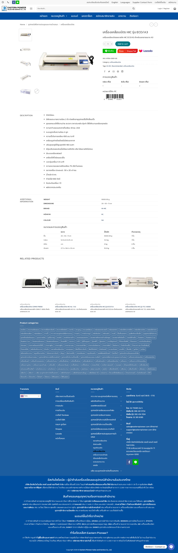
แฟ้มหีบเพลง (151, 369)
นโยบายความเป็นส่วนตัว (65, 396)
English (115, 2)
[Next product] (151, 24)
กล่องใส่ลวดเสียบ (26, 333)
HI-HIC (108, 66)
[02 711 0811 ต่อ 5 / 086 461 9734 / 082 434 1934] (8, 2)
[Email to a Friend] (114, 71)
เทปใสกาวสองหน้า (107, 365)
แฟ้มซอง (123, 369)
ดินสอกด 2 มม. (151, 337)
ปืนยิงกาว (116, 345)
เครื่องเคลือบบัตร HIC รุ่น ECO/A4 (102, 307)
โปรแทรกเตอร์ (130, 373)
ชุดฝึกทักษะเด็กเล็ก (135, 333)
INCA (84, 524)
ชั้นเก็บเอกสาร (122, 333)
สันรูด (62, 353)
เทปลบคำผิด (95, 365)
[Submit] (134, 9)
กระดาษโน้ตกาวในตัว (47, 330)
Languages (125, 2)
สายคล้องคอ (81, 353)
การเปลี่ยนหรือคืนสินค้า (64, 401)
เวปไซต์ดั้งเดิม (160, 2)
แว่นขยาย (104, 373)
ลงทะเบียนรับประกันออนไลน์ (98, 2)
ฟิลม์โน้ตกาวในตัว (80, 349)
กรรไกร (23, 330)
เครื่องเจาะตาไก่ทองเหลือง (137, 361)
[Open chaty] (171, 546)
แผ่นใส (105, 369)
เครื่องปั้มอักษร (64, 361)
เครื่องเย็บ (52, 365)
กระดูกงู (78, 330)
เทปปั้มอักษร (75, 365)
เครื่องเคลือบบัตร (67, 24)
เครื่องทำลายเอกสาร (37, 361)
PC (102, 214)
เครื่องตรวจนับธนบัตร (136, 357)
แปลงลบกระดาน (63, 369)
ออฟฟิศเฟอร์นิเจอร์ (104, 353)
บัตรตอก (23, 345)
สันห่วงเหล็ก (70, 353)
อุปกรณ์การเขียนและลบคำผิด (129, 353)
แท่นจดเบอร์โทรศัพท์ (27, 369)
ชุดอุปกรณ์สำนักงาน (150, 333)
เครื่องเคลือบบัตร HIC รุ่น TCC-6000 (138, 307)
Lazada (58, 433)
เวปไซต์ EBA (60, 419)
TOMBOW (71, 521)
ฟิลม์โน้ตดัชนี (93, 349)
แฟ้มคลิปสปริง (114, 369)
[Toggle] (121, 396)
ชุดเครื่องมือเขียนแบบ (28, 337)
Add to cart (123, 44)
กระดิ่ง (71, 330)
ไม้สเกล (47, 377)
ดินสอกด (141, 337)
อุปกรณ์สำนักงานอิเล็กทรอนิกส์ (49, 357)
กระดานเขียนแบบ (33, 330)
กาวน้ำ (46, 333)
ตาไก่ (78, 341)
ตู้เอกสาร (102, 341)
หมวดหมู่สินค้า (58, 16)
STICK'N (149, 521)
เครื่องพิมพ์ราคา (88, 361)
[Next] (95, 61)
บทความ (122, 16)
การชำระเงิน (60, 410)
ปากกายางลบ (69, 345)
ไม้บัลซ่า (40, 377)
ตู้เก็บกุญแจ (86, 341)
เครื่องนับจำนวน (52, 361)
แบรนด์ (74, 16)
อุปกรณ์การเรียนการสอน (29, 357)
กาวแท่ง (77, 333)
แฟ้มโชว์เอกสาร (66, 373)
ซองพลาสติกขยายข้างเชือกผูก (100, 337)
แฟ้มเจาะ (31, 373)
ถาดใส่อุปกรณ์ (112, 341)
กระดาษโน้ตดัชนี (62, 330)
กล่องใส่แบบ (38, 333)
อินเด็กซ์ (115, 353)
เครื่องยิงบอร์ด (100, 361)
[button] (31, 8)
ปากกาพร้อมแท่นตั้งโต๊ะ (36, 345)
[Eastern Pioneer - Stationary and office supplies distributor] (14, 8)
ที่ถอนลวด (133, 341)
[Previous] (38, 61)
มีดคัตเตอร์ (102, 349)
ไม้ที (149, 373)
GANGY (69, 527)
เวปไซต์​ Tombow (62, 415)
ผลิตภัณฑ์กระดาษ (36, 349)
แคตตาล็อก (87, 16)
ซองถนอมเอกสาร (82, 337)
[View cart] (174, 8)
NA (102, 220)
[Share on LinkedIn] (122, 71)
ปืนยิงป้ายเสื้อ (125, 345)
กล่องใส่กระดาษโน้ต (126, 330)
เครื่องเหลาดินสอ (63, 365)
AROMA (95, 521)
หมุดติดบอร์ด (91, 353)
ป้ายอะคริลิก (24, 349)
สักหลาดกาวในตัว (52, 353)
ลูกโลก (136, 349)
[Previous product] (156, 24)
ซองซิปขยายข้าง (69, 337)
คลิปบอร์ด (106, 333)
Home (22, 24)
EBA (110, 524)
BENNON (124, 521)
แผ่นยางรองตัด (95, 369)
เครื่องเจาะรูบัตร (26, 365)
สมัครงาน (172, 2)
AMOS (52, 524)
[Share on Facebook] (105, 71)
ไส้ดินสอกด (55, 377)
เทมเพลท (119, 365)
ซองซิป (59, 337)
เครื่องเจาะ (124, 361)
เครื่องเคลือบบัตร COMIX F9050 (31, 307)
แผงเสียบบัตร (74, 369)
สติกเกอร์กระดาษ (26, 353)
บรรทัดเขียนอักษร (145, 341)
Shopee (58, 428)
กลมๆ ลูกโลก (60, 424)
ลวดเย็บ (121, 349)
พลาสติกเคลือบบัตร (57, 349)
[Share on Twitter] (109, 71)
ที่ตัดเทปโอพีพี (123, 341)
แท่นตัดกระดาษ (41, 369)
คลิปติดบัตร (97, 333)
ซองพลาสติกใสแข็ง (118, 337)
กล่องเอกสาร (113, 330)
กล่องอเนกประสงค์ (101, 330)
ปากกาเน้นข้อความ (94, 345)
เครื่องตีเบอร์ (25, 361)
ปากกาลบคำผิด (81, 345)
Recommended (117, 66)
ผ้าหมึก (46, 349)
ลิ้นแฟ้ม (129, 349)
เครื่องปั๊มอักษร (76, 361)
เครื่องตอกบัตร (150, 357)
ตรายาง (71, 341)
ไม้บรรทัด (24, 377)
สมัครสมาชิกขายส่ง (105, 16)
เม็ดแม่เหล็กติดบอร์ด (130, 365)
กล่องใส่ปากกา (152, 330)
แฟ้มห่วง (23, 373)
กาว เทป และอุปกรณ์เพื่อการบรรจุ (61, 333)
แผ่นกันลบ (84, 369)
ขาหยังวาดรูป (86, 333)
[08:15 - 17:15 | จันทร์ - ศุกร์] (3, 2)
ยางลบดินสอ (113, 349)
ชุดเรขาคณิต (41, 337)
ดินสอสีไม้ (64, 341)
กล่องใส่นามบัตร (140, 330)
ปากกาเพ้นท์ (106, 345)
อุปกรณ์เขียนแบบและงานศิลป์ (90, 357)
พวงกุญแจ (69, 349)
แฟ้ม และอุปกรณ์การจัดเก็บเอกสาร (47, 373)
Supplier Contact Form (142, 2)
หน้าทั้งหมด (60, 438)
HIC (139, 524)
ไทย (25, 396)
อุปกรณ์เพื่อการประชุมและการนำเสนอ (43, 24)
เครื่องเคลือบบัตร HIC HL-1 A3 (65, 307)
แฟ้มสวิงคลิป (133, 369)
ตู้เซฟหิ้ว (94, 341)
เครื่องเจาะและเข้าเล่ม (40, 365)
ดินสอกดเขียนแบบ (38, 341)
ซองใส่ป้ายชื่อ (131, 337)
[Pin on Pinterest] (118, 71)
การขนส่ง (59, 405)
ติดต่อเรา (134, 16)
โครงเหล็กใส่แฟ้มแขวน (116, 373)
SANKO (96, 527)
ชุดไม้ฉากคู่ (51, 337)
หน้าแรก (43, 16)
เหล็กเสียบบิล (143, 365)
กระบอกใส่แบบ (87, 330)
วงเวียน (142, 349)
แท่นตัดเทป (51, 369)
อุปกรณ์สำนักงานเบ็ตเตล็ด (70, 357)
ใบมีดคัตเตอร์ (141, 373)
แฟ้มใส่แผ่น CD (93, 373)
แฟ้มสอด (142, 369)
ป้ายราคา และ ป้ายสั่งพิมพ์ (140, 345)
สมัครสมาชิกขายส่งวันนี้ (82, 541)
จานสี (113, 333)
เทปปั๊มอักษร (85, 365)
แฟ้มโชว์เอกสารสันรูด (80, 373)
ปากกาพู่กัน (49, 345)
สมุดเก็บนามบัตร (39, 353)
